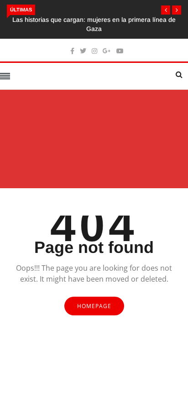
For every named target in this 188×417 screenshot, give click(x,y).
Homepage (94, 306)
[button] (165, 10)
